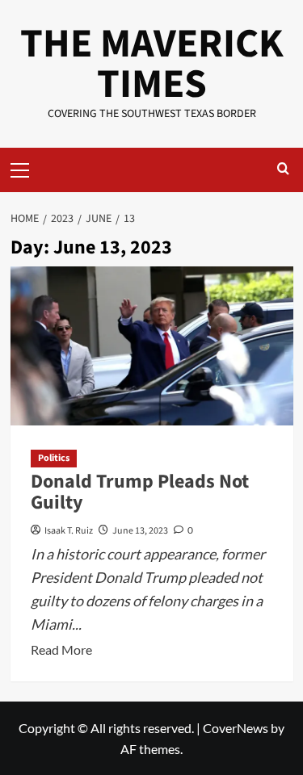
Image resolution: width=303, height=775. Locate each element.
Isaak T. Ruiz (68, 531)
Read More (61, 650)
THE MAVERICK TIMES (152, 64)
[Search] (283, 170)
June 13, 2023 (140, 531)
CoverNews (235, 727)
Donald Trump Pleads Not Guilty (140, 492)
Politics (53, 458)
